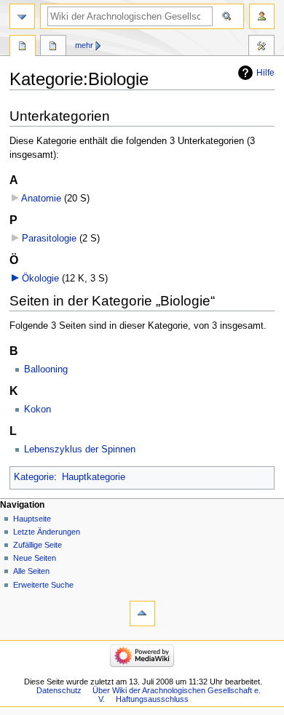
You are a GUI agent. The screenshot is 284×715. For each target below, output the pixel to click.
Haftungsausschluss (152, 699)
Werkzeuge (261, 47)
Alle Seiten (31, 571)
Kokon (37, 409)
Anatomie (41, 198)
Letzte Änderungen (46, 531)
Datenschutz (59, 690)
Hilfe (265, 73)
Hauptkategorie (93, 477)
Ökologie (40, 278)
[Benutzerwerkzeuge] (262, 16)
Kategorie (34, 477)
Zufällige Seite (37, 544)
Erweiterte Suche (43, 584)
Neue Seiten (34, 558)
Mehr (84, 45)
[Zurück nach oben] (142, 613)
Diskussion (53, 47)
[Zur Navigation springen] (22, 16)
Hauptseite (32, 518)
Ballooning (46, 369)
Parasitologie (49, 238)
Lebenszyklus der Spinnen (79, 449)
